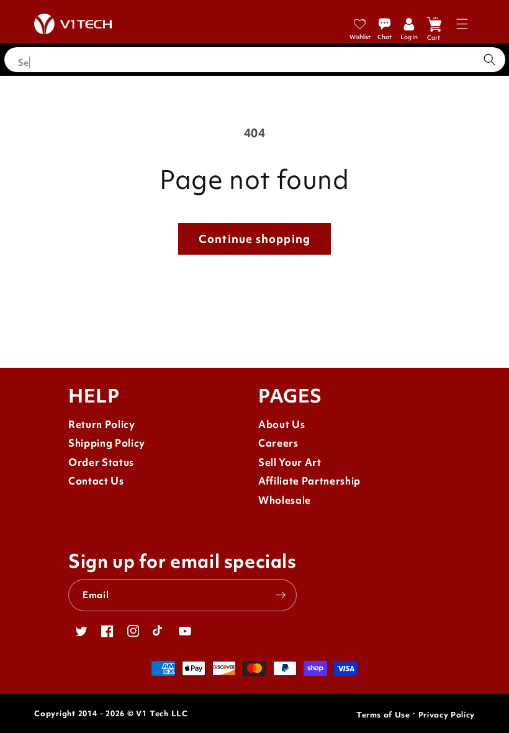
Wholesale (284, 500)
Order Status (101, 462)
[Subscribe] (280, 595)
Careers (278, 443)
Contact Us (96, 481)
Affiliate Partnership (309, 481)
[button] (462, 24)
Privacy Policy (446, 714)
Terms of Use (383, 714)
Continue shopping (254, 239)
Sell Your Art (290, 462)
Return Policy (101, 424)
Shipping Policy (106, 443)
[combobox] (254, 59)
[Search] (490, 59)
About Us (281, 424)
